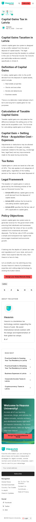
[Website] (7, 339)
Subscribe (26, 3)
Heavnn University (15, 518)
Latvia (4, 284)
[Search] (19, 3)
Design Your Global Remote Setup (18, 436)
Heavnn (8, 27)
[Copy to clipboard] (31, 290)
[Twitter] (5, 339)
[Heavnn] (3, 28)
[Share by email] (25, 290)
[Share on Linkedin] (18, 290)
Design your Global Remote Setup (18, 277)
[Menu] (32, 3)
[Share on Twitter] (4, 290)
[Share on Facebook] (11, 290)
